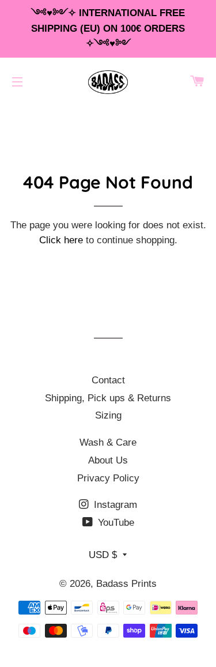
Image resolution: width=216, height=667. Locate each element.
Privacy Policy (108, 478)
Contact (108, 380)
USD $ (103, 554)
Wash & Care (108, 442)
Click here (61, 240)
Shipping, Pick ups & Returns (108, 398)
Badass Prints (126, 583)
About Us (108, 460)
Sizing (108, 415)
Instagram (114, 504)
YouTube (114, 522)
